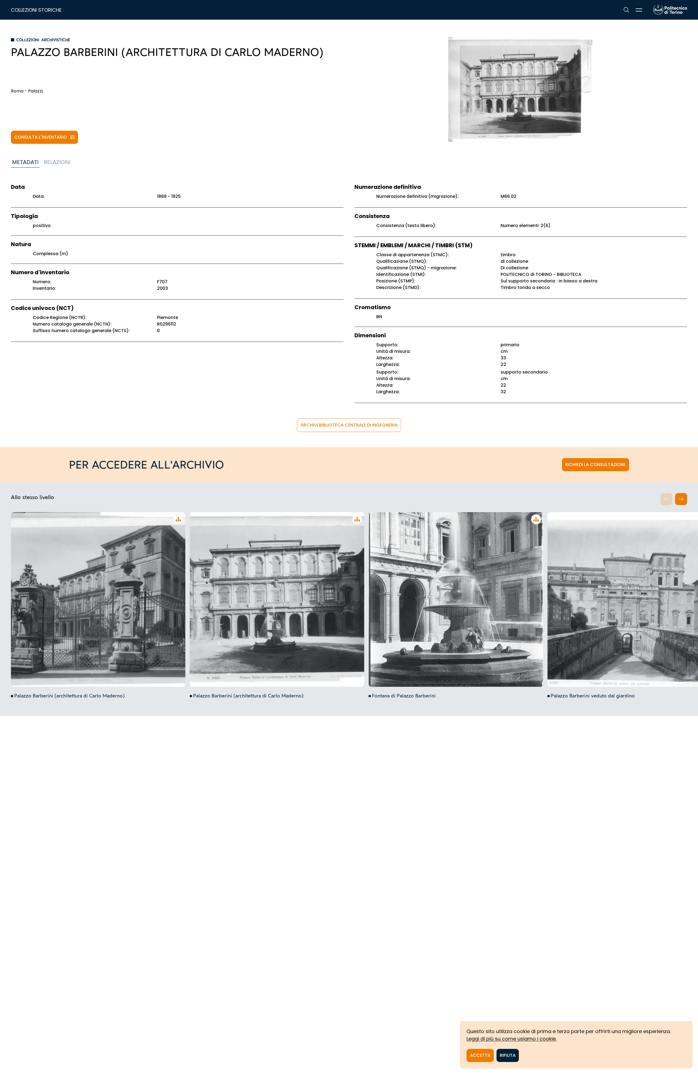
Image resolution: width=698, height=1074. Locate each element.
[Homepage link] (670, 10)
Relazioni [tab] (57, 162)
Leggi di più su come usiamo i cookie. (511, 1038)
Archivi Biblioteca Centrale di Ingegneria (349, 425)
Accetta (480, 1055)
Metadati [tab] (25, 162)
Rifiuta (508, 1055)
